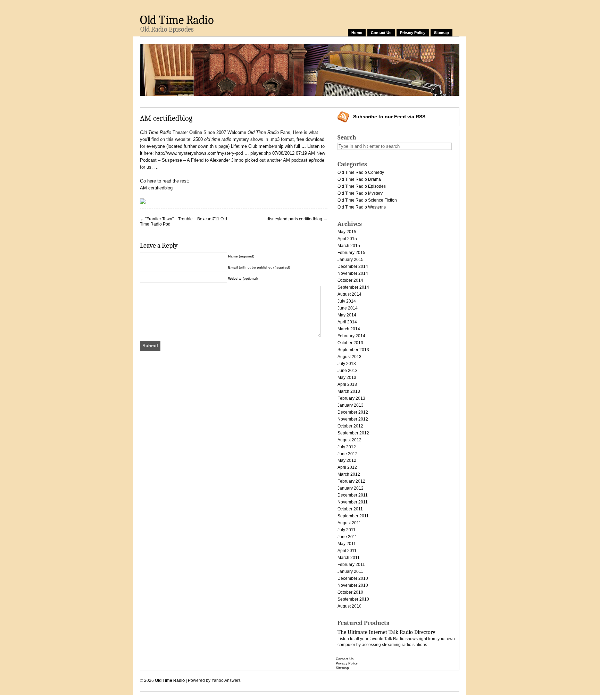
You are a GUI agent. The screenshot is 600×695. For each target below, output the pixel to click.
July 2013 (347, 363)
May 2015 (347, 231)
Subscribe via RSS (389, 116)
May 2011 (347, 543)
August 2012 (349, 440)
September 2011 (353, 516)
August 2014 (349, 294)
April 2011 (347, 550)
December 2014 (353, 266)
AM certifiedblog (156, 187)
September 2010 (353, 599)
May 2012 (347, 460)
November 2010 (353, 585)
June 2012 (348, 453)
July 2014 (347, 301)
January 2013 (351, 405)
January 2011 (350, 571)
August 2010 (349, 606)
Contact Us (381, 33)
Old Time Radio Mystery (360, 193)
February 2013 (351, 398)
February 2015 (351, 252)
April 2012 (347, 467)
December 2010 (353, 578)
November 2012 (353, 419)
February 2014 (351, 335)
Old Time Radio (177, 20)
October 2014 (350, 280)
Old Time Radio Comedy (361, 172)
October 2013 (350, 342)
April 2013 (347, 384)
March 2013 (349, 391)
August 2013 (349, 356)
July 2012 (347, 446)
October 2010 (350, 592)
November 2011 (353, 502)
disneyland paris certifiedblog (294, 219)
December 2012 (353, 412)
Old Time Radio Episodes (362, 186)
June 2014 (348, 308)
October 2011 (350, 509)
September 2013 (353, 349)
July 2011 (347, 529)
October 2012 (350, 426)
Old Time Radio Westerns (362, 207)
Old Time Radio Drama (359, 179)
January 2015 (351, 259)
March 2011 (349, 557)
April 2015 (347, 238)
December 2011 (353, 495)
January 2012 (351, 488)
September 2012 (353, 433)
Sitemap (441, 33)
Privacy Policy (412, 33)
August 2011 (349, 522)
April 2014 (347, 322)
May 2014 (347, 315)
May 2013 (347, 377)
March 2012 (349, 474)
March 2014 (349, 329)
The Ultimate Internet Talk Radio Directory (386, 632)
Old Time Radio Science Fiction (367, 200)
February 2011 (351, 564)
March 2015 (349, 245)
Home (356, 33)
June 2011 (347, 536)
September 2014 (353, 287)
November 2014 (353, 273)
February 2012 (351, 481)
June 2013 (348, 370)
